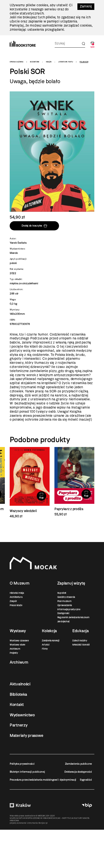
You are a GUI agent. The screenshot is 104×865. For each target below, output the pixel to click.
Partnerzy (18, 725)
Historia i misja (17, 593)
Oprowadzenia (64, 605)
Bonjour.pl (42, 823)
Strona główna (16, 62)
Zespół (13, 601)
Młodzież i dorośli (80, 644)
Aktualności (20, 684)
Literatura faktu (65, 62)
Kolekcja (49, 630)
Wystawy (18, 630)
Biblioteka (18, 694)
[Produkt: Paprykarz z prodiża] (74, 482)
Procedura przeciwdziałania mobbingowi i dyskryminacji (43, 779)
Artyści (45, 644)
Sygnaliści (86, 779)
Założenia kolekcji (50, 640)
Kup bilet (61, 593)
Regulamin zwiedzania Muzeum (73, 617)
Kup (41, 497)
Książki (49, 62)
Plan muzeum (64, 601)
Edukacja (80, 630)
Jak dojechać (63, 621)
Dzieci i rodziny (79, 640)
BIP (87, 805)
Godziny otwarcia (66, 597)
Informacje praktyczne (68, 609)
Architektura (16, 597)
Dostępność (63, 613)
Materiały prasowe (26, 735)
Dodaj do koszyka (32, 225)
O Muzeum (20, 583)
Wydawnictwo (22, 714)
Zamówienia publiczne (78, 763)
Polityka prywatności (22, 763)
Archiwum (15, 648)
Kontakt (17, 704)
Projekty (14, 653)
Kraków (20, 805)
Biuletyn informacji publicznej (27, 771)
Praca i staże (16, 605)
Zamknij (86, 6)
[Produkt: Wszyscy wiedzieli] (30, 483)
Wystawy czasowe (19, 640)
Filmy (45, 648)
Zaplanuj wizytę (71, 583)
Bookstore (34, 62)
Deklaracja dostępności (78, 771)
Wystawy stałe (17, 644)
